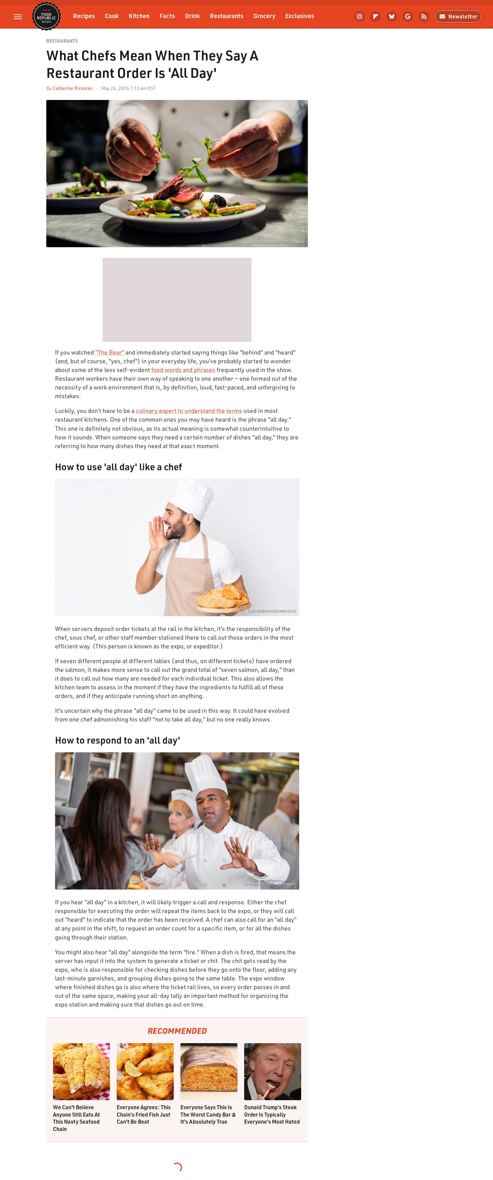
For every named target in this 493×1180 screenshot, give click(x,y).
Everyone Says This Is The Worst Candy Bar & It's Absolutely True (208, 1114)
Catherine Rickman (73, 88)
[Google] (407, 16)
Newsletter (463, 16)
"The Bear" (109, 352)
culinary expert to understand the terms (189, 410)
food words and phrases (183, 369)
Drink (192, 15)
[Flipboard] (375, 16)
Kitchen (139, 15)
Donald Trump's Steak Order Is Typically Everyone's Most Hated (272, 1114)
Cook (112, 15)
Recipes (84, 15)
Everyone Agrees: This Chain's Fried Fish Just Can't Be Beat (144, 1114)
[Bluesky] (391, 16)
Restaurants (226, 15)
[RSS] (424, 16)
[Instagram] (359, 16)
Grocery (264, 15)
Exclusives (299, 15)
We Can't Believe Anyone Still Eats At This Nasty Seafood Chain (76, 1118)
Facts (167, 15)
